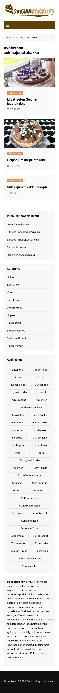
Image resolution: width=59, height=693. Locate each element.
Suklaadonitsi (38, 490)
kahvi (42, 392)
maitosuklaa (17, 422)
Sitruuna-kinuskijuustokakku (23, 239)
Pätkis (40, 452)
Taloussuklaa (18, 543)
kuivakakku (17, 415)
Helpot (11, 277)
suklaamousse (29, 520)
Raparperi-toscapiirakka (21, 254)
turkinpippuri (41, 550)
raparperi (17, 467)
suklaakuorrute (40, 513)
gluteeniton (41, 384)
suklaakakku (17, 513)
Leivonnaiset (14, 307)
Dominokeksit (19, 384)
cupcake (18, 377)
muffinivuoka (39, 437)
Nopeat (11, 315)
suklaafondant (29, 498)
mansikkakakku (40, 422)
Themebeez (11, 685)
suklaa (16, 490)
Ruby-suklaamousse (29, 475)
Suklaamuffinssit (16, 338)
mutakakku (41, 445)
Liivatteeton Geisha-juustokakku (22, 101)
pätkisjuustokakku (29, 460)
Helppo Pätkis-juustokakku (27, 160)
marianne (17, 430)
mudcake (17, 437)
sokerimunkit (39, 482)
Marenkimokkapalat (18, 224)
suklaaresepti (41, 535)
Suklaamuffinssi (30, 528)
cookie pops (40, 369)
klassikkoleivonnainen (29, 407)
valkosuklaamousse (29, 558)
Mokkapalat (40, 430)
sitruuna (17, 482)
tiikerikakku (41, 543)
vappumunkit (29, 566)
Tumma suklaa (18, 550)
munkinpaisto (18, 445)
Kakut (10, 292)
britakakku (17, 369)
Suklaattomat (15, 345)
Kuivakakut (13, 300)
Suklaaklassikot (16, 330)
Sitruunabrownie (16, 247)
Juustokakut (13, 284)
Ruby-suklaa (40, 467)
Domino (41, 377)
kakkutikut (41, 399)
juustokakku (20, 392)
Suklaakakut (15, 93)
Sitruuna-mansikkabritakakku (23, 231)
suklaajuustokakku (29, 505)
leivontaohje (40, 415)
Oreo (18, 452)
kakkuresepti (19, 399)
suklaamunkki (18, 535)
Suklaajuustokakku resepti (27, 187)
